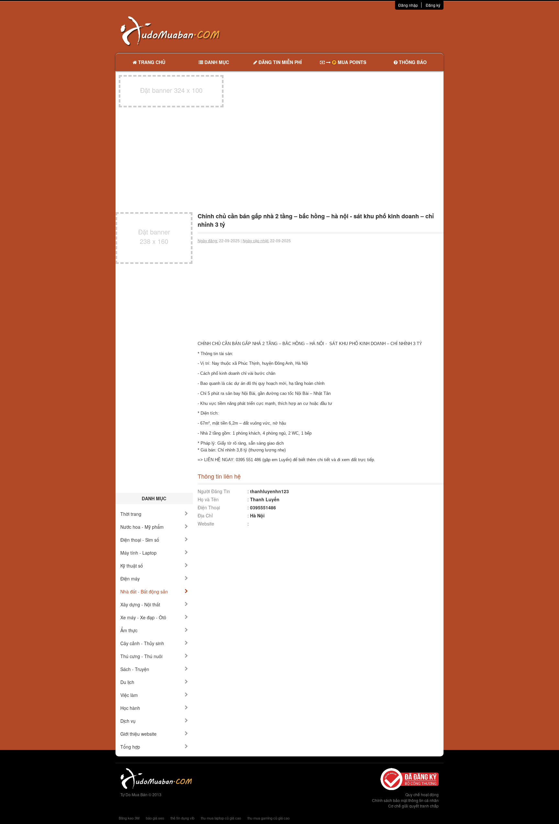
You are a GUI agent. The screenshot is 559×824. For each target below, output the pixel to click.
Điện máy (130, 578)
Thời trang (130, 514)
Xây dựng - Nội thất (140, 604)
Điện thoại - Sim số (139, 540)
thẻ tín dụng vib (182, 817)
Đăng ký (433, 5)
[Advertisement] (347, 30)
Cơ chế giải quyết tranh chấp (413, 805)
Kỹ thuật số (131, 565)
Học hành (130, 708)
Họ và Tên (208, 499)
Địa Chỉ (205, 515)
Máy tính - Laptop (138, 552)
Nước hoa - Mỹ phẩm (142, 527)
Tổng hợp (130, 746)
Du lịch (127, 682)
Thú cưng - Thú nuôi (141, 656)
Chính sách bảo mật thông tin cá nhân (405, 800)
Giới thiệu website (138, 734)
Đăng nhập (408, 5)
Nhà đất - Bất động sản (144, 591)
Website (206, 523)
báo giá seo (155, 817)
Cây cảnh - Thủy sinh (142, 643)
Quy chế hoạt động (422, 794)
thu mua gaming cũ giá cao (268, 817)
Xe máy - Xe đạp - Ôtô (143, 617)
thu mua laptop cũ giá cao (221, 817)
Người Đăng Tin (214, 491)
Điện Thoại (209, 507)
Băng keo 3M (129, 817)
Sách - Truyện (134, 669)
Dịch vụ (128, 721)
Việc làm (129, 695)
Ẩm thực (128, 630)
